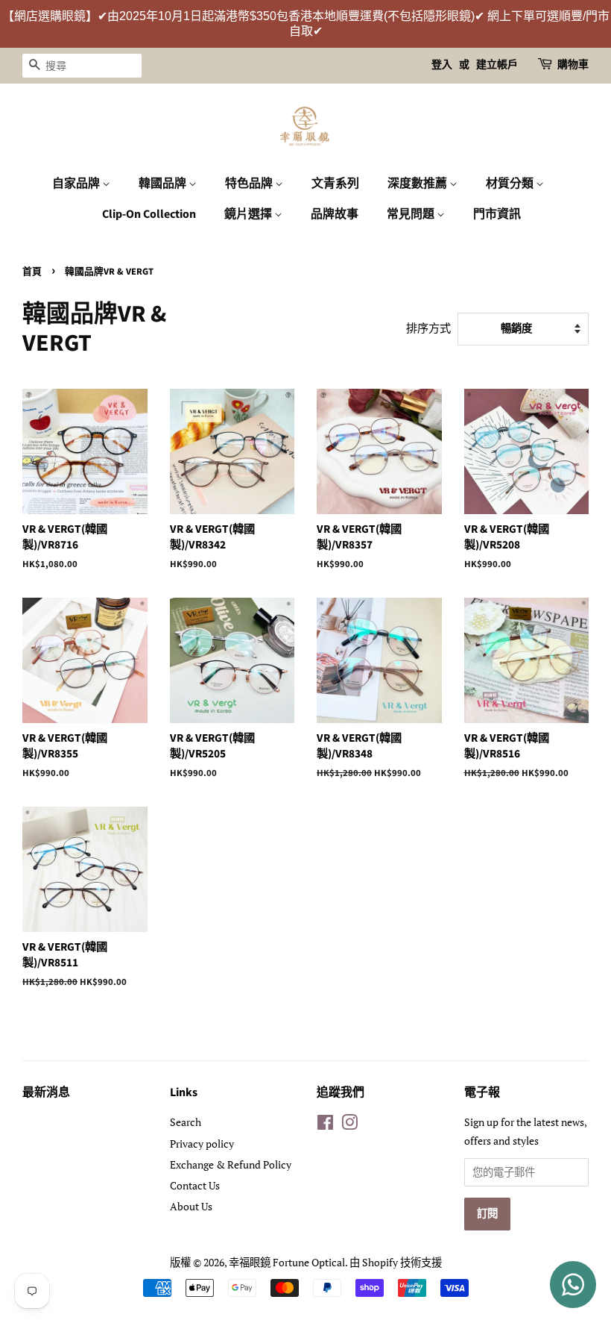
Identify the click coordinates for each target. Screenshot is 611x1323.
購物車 (573, 64)
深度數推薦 (418, 183)
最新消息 (46, 1092)
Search (185, 1122)
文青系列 (335, 183)
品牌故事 (334, 214)
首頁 (32, 271)
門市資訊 (497, 214)
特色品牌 (250, 183)
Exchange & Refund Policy (230, 1164)
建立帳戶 (497, 64)
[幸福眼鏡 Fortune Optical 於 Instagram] (349, 1125)
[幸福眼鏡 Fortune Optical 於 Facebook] (325, 1125)
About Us (191, 1206)
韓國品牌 (164, 183)
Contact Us (195, 1185)
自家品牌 (77, 183)
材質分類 (511, 183)
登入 (441, 64)
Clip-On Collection (149, 214)
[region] (305, 24)
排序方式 (428, 327)
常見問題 (412, 214)
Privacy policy (202, 1143)
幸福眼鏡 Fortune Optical (287, 1262)
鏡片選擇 (249, 214)
